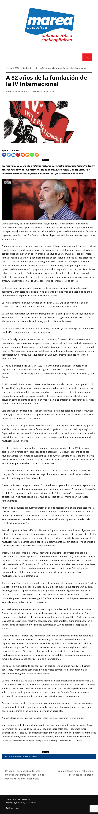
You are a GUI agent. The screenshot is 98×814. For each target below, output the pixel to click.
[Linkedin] (13, 155)
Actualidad (17, 756)
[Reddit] (23, 155)
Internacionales (30, 756)
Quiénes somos (12, 808)
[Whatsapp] (32, 155)
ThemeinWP (30, 803)
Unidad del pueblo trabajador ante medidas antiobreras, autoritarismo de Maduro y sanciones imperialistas (24, 774)
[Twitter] (9, 155)
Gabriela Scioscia (49, 91)
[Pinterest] (18, 155)
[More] (37, 155)
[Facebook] (4, 155)
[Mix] (27, 155)
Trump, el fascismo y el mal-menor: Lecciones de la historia (75, 772)
